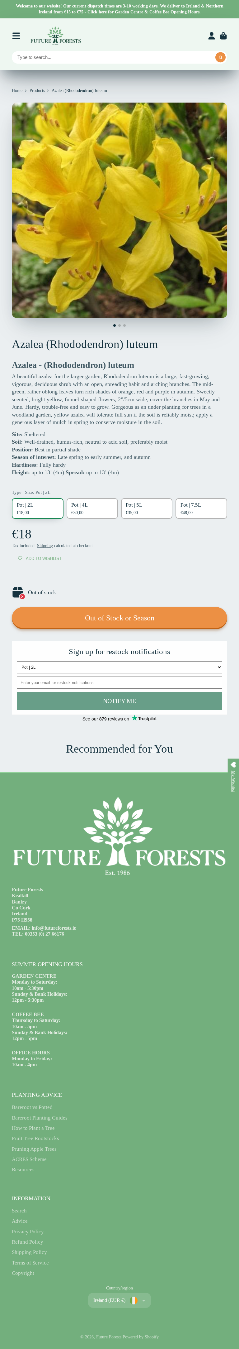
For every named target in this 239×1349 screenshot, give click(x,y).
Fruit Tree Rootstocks (35, 1138)
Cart (223, 36)
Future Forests (108, 1337)
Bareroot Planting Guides (40, 1118)
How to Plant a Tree (33, 1128)
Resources (23, 1170)
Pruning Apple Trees (34, 1149)
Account (211, 36)
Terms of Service (30, 1263)
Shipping (45, 545)
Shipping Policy (29, 1252)
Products (37, 90)
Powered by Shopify (141, 1337)
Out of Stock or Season (119, 618)
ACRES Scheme (29, 1159)
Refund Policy (27, 1242)
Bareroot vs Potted (32, 1107)
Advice (20, 1221)
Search (19, 1211)
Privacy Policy (28, 1232)
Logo (55, 36)
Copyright (23, 1273)
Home (17, 90)
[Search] (220, 57)
